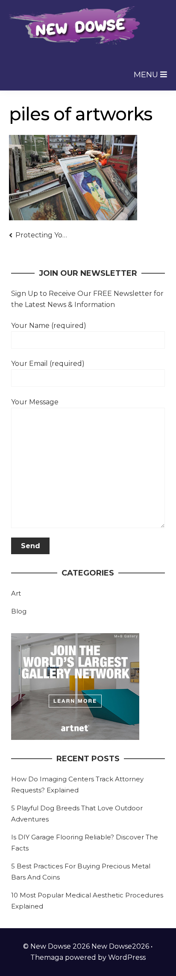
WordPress (127, 957)
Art (16, 593)
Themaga (46, 957)
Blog (18, 611)
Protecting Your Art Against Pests (42, 235)
